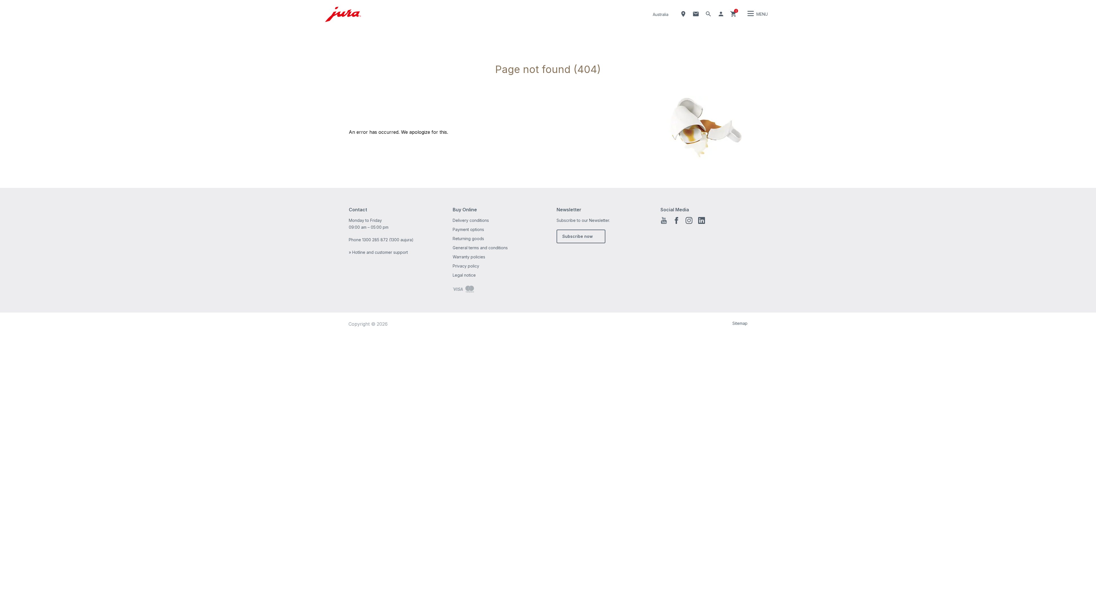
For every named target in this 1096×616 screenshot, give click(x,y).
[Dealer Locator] (683, 14)
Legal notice (464, 275)
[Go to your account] (721, 14)
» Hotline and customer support (378, 252)
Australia (660, 14)
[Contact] (695, 14)
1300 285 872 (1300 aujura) (388, 239)
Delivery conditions (471, 220)
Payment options (468, 229)
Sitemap (740, 323)
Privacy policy (466, 266)
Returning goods (468, 238)
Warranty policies (469, 256)
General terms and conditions (480, 247)
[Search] (708, 14)
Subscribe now (577, 236)
